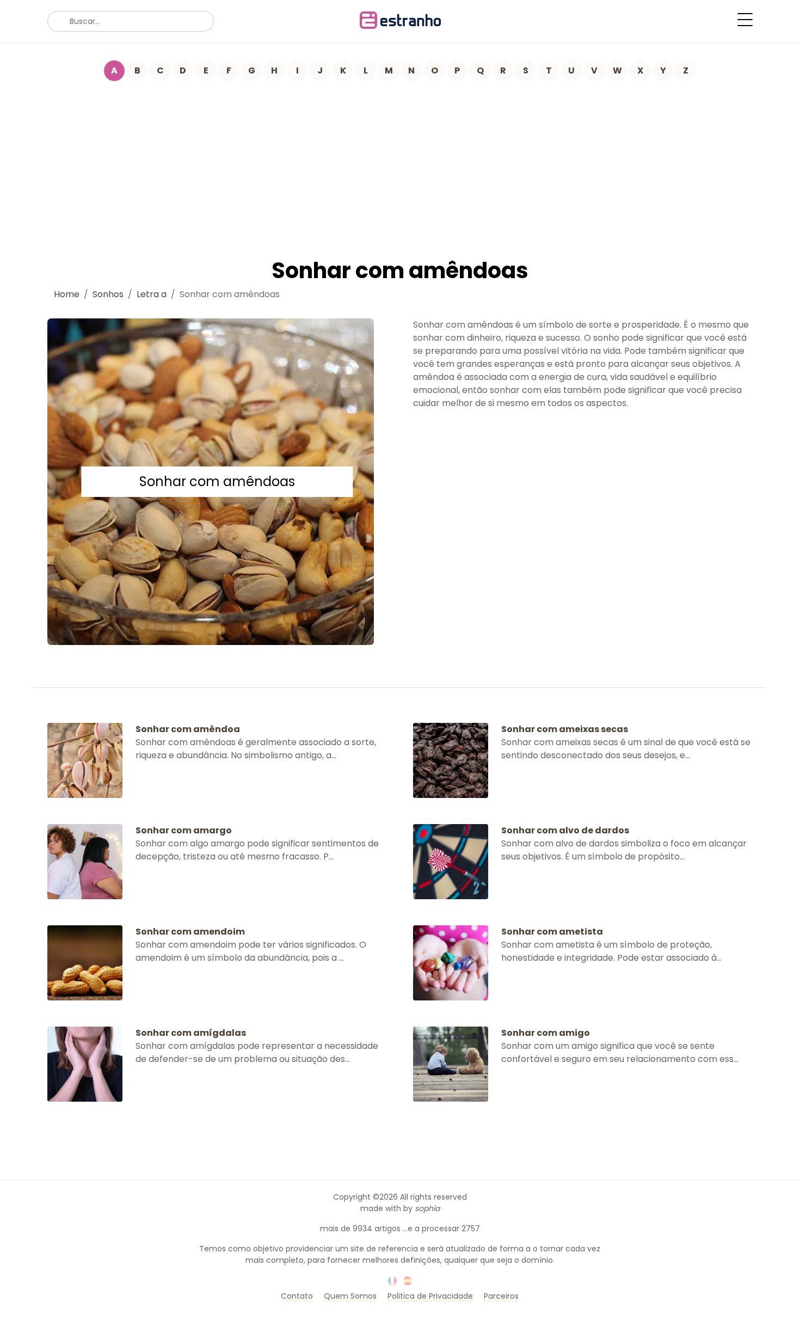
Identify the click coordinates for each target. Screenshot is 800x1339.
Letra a (152, 294)
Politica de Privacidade (430, 1296)
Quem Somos (350, 1296)
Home (66, 294)
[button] (745, 19)
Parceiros (501, 1296)
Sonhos (108, 294)
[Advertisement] (400, 163)
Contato (297, 1296)
